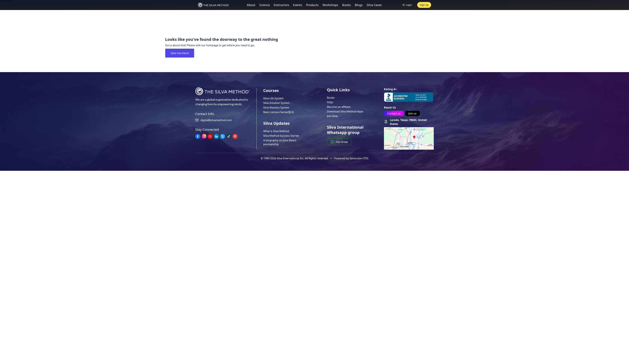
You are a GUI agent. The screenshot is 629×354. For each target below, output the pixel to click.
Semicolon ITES (359, 158)
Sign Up (424, 4)
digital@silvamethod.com (216, 120)
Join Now (332, 116)
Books (331, 97)
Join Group (342, 141)
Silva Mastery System (276, 107)
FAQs (330, 102)
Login (409, 4)
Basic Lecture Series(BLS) (278, 112)
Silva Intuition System (276, 103)
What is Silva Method (276, 131)
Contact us (393, 113)
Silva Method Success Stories (281, 136)
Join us (412, 113)
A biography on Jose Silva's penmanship (279, 142)
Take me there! (180, 53)
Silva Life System (273, 98)
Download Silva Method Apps (345, 111)
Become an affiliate (339, 107)
